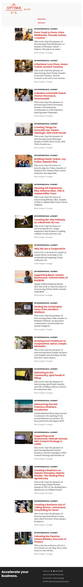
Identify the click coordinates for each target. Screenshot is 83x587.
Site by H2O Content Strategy (53, 578)
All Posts (41, 23)
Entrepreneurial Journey (46, 29)
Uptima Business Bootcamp (53, 575)
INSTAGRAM (59, 571)
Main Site (41, 19)
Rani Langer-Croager (43, 53)
